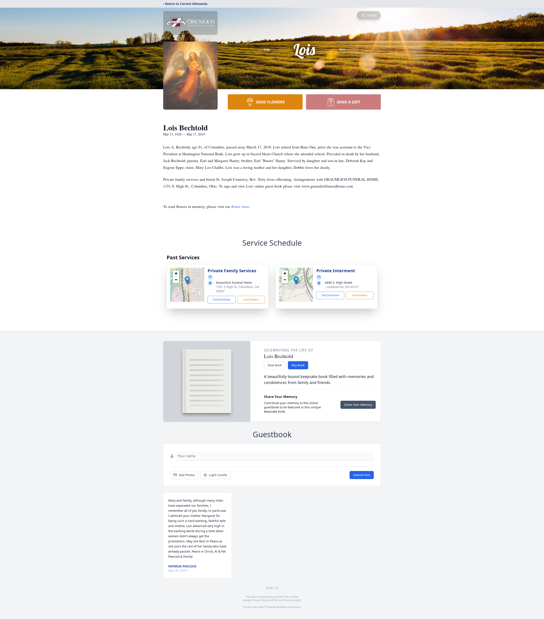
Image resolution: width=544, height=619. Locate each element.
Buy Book (298, 365)
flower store (240, 206)
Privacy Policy (260, 600)
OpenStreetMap (276, 607)
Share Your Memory (358, 405)
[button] (187, 280)
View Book (275, 365)
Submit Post (361, 475)
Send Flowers (251, 299)
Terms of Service (283, 600)
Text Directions (221, 299)
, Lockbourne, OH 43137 (342, 287)
